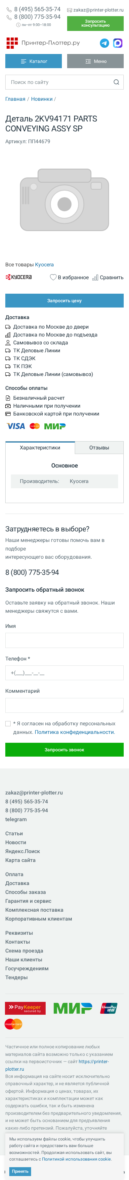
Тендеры (16, 977)
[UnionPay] (109, 1008)
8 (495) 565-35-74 (37, 9)
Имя (10, 626)
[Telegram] (104, 43)
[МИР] (73, 1008)
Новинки (42, 99)
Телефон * (17, 659)
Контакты (17, 942)
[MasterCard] (13, 1024)
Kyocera (44, 264)
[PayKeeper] (25, 1008)
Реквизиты (19, 933)
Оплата (14, 874)
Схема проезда (24, 951)
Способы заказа (25, 892)
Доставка (17, 883)
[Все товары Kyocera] (26, 277)
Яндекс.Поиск (22, 851)
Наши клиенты (23, 959)
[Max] (117, 43)
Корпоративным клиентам (38, 919)
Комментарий (22, 691)
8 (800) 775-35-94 (37, 16)
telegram (16, 819)
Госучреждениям (27, 968)
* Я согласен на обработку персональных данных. (64, 727)
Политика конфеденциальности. (75, 732)
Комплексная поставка (34, 910)
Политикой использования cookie (76, 1159)
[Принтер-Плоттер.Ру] (43, 43)
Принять (20, 1171)
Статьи (14, 833)
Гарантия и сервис (28, 901)
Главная (15, 99)
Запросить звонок (64, 749)
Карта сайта (20, 860)
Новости (15, 842)
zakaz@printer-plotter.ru (98, 10)
